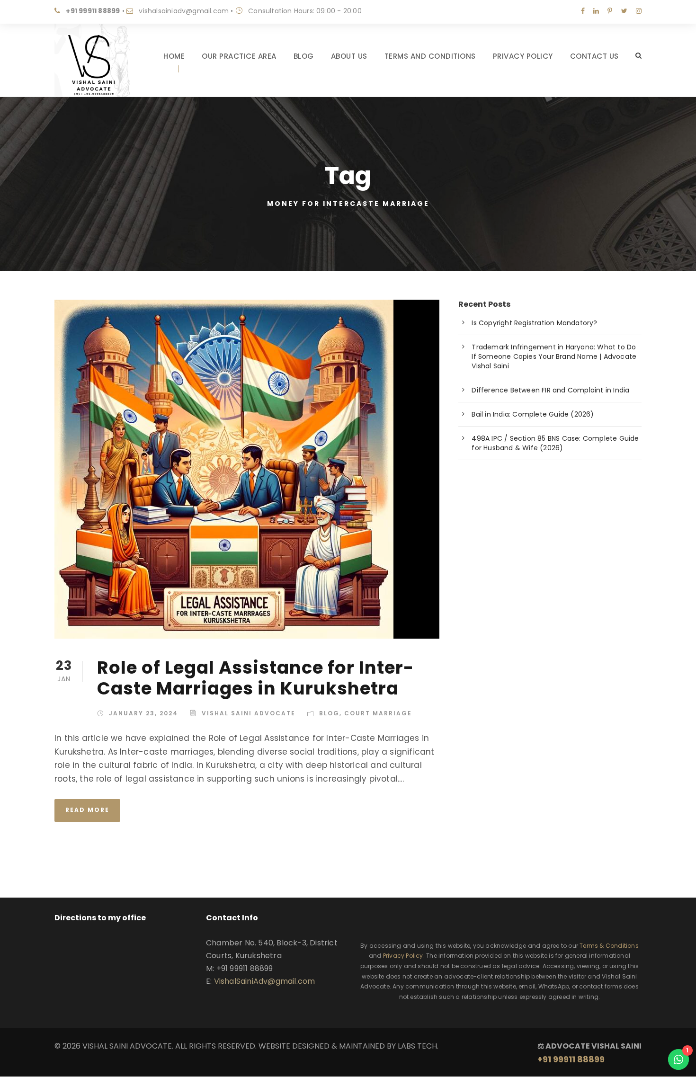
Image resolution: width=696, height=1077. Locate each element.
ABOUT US (349, 56)
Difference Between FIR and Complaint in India (550, 390)
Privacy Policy (403, 956)
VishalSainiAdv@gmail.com (264, 981)
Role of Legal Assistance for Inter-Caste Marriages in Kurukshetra (255, 678)
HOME (174, 56)
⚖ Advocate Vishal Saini (589, 1053)
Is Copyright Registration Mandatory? (534, 323)
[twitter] (624, 11)
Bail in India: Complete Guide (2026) (533, 414)
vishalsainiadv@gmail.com (184, 11)
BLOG (304, 56)
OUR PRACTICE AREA (239, 56)
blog (329, 713)
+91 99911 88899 (93, 11)
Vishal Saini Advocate (248, 713)
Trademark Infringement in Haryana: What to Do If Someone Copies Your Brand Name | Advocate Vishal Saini (554, 356)
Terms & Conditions (609, 946)
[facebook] (583, 11)
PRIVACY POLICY (523, 56)
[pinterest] (609, 11)
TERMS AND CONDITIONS (430, 56)
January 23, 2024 (143, 713)
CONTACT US (594, 56)
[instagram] (639, 11)
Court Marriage (378, 713)
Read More (87, 810)
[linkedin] (596, 11)
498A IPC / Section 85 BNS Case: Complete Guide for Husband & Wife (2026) (555, 443)
